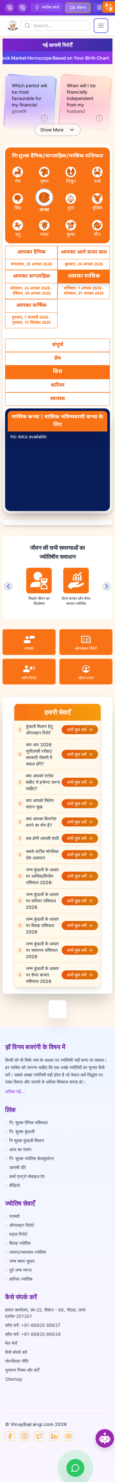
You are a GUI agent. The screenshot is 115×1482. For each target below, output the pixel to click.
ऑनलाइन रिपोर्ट (19, 1225)
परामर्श (12, 1216)
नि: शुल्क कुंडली (19, 1131)
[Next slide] (106, 586)
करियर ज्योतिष (19, 1279)
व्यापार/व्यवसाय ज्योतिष (25, 1252)
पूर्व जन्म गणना (18, 1270)
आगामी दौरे (15, 1167)
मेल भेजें (11, 1343)
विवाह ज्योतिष (18, 1243)
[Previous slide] (8, 586)
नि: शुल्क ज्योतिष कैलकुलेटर (29, 1158)
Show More (52, 129)
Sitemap (13, 1379)
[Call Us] (9, 7)
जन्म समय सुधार (19, 1261)
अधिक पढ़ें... (15, 1091)
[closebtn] (108, 7)
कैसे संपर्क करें (16, 1352)
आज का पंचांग (18, 1149)
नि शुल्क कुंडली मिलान (24, 1140)
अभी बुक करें (77, 729)
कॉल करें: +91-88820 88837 (32, 1325)
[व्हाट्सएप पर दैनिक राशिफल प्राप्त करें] (75, 1468)
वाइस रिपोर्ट (16, 1234)
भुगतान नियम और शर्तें (22, 1370)
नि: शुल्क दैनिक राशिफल (26, 1122)
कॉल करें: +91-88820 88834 (33, 1334)
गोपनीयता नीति (16, 1361)
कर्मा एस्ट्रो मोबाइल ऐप (25, 1176)
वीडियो (12, 1185)
